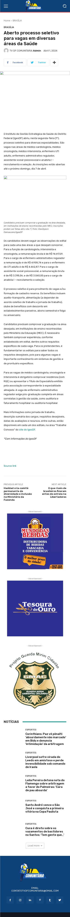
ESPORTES (30, 730)
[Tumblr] (50, 900)
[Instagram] (20, 900)
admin (37, 50)
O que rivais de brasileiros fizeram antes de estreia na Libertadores (54, 492)
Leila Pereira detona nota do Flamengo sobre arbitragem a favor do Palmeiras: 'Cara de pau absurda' (45, 785)
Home (7, 20)
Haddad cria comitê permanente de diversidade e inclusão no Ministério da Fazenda (18, 494)
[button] (64, 6)
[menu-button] (6, 6)
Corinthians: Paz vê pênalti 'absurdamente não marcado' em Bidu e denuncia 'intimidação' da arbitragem (45, 739)
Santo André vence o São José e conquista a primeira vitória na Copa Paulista (44, 808)
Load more (34, 845)
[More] (54, 62)
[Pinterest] (40, 900)
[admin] (7, 50)
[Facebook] (10, 900)
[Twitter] (59, 900)
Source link (10, 465)
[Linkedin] (30, 900)
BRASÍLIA (17, 20)
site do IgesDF (27, 429)
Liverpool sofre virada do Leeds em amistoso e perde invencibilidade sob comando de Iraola (45, 762)
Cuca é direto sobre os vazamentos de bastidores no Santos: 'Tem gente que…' (44, 831)
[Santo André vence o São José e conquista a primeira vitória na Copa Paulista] (13, 806)
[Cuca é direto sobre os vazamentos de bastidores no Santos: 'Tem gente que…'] (13, 829)
